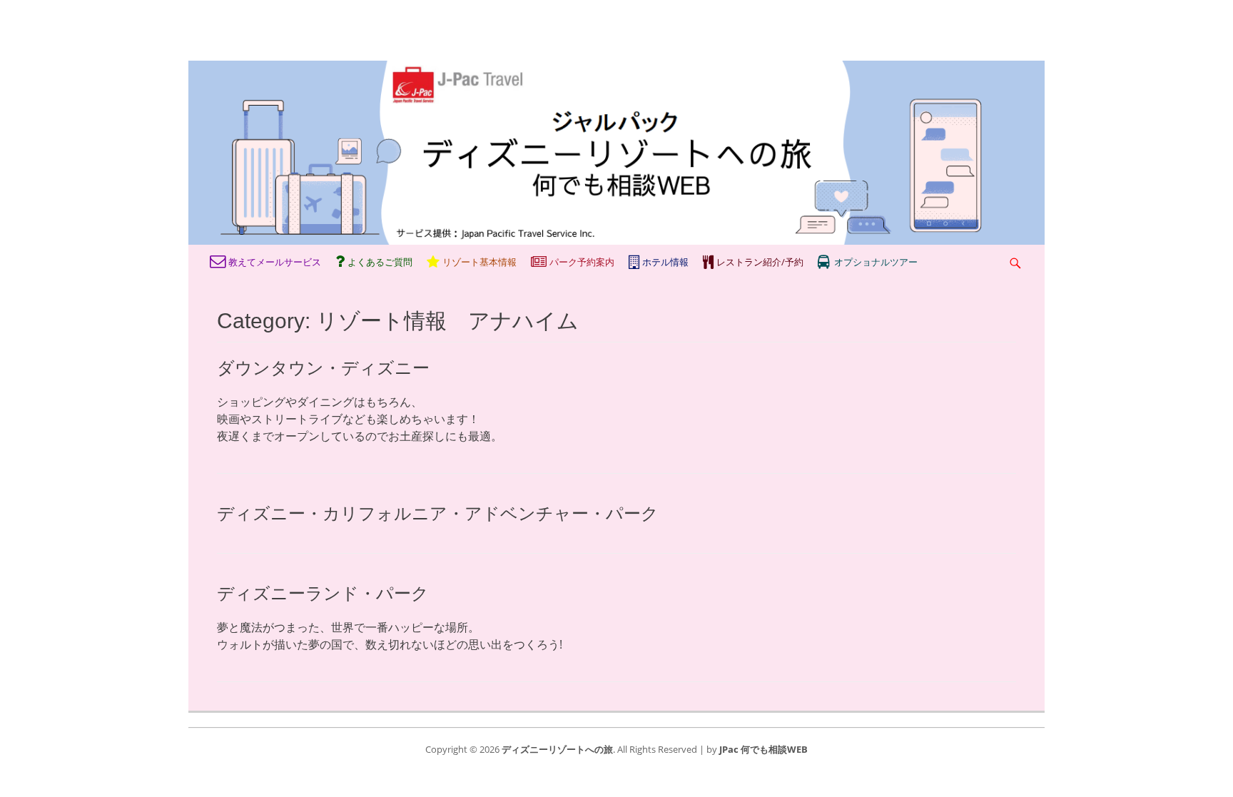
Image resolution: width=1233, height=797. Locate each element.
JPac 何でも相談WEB (763, 749)
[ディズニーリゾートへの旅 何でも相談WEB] (616, 240)
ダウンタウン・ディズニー (323, 367)
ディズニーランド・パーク (323, 593)
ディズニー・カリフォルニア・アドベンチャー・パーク (438, 513)
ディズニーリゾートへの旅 (557, 749)
